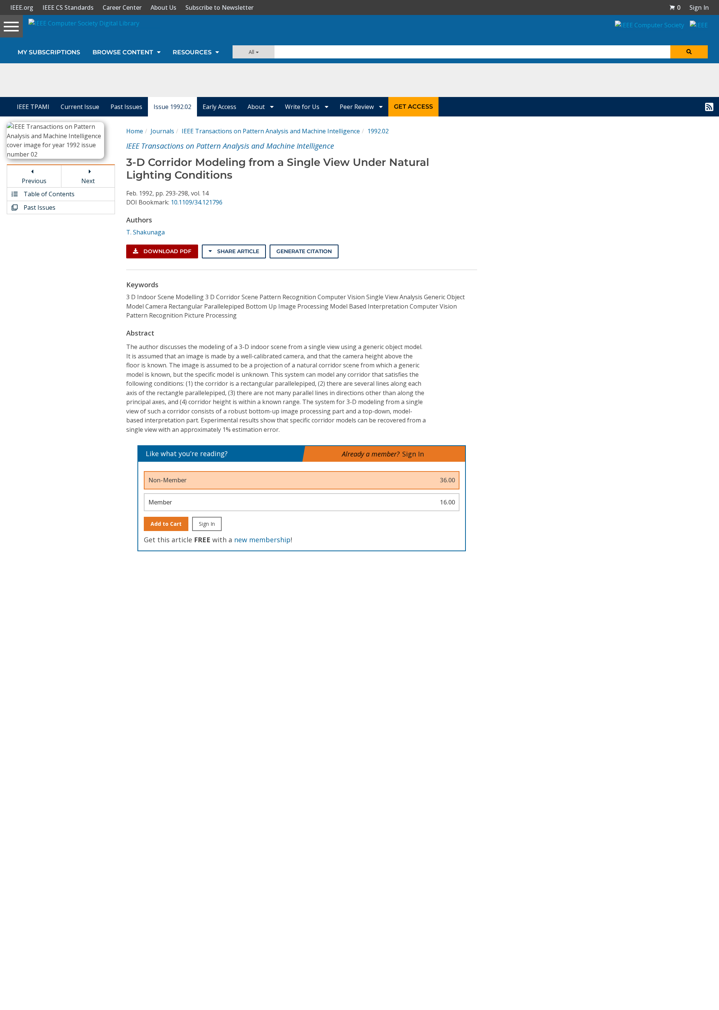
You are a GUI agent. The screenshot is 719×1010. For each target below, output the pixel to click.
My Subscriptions (49, 52)
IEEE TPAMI (33, 107)
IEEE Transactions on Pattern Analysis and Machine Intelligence (271, 131)
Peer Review (357, 107)
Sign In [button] (699, 7)
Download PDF (166, 251)
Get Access (413, 106)
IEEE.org (21, 7)
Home (134, 131)
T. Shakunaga (145, 232)
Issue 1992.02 (172, 107)
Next (88, 181)
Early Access (219, 107)
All (252, 51)
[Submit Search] (689, 51)
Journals (162, 131)
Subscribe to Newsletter (219, 7)
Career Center (122, 7)
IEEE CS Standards (68, 7)
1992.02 (378, 131)
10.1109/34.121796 (196, 202)
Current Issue (80, 107)
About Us (163, 7)
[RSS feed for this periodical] (709, 106)
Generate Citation (304, 251)
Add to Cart (166, 523)
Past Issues (126, 107)
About (257, 107)
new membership (262, 539)
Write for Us (303, 107)
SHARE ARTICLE (237, 251)
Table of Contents (48, 194)
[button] (675, 7)
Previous (34, 181)
